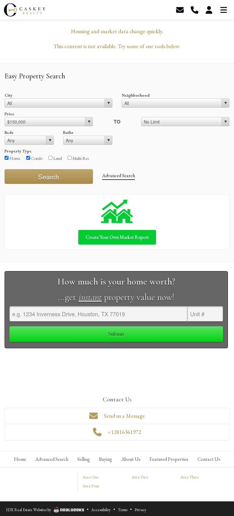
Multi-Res (80, 158)
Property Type (18, 151)
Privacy (140, 509)
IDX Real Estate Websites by (29, 509)
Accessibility (101, 509)
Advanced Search (118, 175)
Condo (36, 158)
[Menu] (223, 10)
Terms (122, 509)
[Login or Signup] (209, 10)
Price (9, 113)
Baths (68, 132)
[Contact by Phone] (194, 10)
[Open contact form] (179, 10)
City (8, 95)
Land (57, 158)
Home (14, 158)
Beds (9, 132)
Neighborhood (136, 95)
